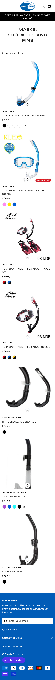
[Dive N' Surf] (27, 6)
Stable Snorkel (12, 571)
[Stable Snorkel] (27, 539)
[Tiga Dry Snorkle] (27, 464)
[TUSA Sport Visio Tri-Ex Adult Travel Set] (27, 236)
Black (4, 125)
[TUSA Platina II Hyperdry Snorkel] (27, 83)
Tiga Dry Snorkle (13, 496)
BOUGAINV (9, 125)
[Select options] (27, 104)
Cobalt (14, 125)
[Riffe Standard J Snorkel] (27, 389)
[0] (49, 6)
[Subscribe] (49, 621)
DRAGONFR (19, 125)
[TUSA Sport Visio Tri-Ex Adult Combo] (27, 314)
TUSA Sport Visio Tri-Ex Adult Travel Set (26, 270)
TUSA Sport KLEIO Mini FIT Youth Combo (23, 192)
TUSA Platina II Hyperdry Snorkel (24, 115)
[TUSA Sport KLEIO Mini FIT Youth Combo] (27, 158)
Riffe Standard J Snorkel (19, 421)
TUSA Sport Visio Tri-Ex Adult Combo (26, 347)
